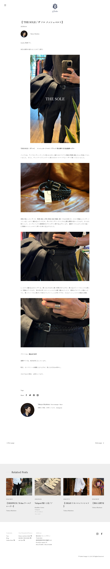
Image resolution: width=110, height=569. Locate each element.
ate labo (21, 540)
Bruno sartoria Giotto (24, 536)
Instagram (59, 408)
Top (7, 536)
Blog (7, 538)
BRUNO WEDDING (24, 538)
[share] (26, 395)
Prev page (11, 443)
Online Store (9, 540)
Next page (98, 443)
